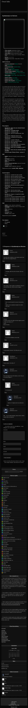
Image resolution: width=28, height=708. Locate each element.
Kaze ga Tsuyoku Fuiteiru (8, 526)
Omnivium (3, 634)
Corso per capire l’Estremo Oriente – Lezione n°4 (15, 201)
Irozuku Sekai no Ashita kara (8, 519)
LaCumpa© (3, 628)
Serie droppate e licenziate (8, 555)
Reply (4, 261)
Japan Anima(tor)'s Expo (7, 523)
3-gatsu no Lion (6, 477)
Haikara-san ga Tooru (7, 512)
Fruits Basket (5, 505)
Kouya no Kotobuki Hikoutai (8, 530)
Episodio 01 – (13, 174)
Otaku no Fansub (4, 636)
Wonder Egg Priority (7, 567)
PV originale (7, 222)
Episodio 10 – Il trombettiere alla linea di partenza (15, 144)
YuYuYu (4, 572)
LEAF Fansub (4, 633)
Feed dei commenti (5, 666)
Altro (4, 479)
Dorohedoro (5, 496)
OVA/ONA (5, 546)
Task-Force (3, 641)
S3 (13, 57)
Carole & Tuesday (6, 493)
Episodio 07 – (12, 183)
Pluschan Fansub (4, 639)
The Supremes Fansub (5, 640)
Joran (4, 525)
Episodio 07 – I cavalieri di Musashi (12, 139)
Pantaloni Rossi (4, 637)
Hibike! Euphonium (6, 516)
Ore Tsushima (5, 544)
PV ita (6, 223)
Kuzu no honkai (6, 532)
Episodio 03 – (15, 177)
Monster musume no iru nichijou (9, 540)
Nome (7, 441)
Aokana (4, 484)
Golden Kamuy (6, 511)
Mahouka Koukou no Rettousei (9, 537)
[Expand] (2, 12)
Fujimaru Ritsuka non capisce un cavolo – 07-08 (12, 685)
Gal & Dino (5, 507)
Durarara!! (5, 500)
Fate (4, 502)
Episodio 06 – (13, 182)
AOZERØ (3, 630)
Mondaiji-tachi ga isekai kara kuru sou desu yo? (12, 539)
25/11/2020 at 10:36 (17, 397)
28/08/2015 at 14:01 (13, 314)
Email (7, 446)
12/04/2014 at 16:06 (13, 252)
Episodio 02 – (14, 176)
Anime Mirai (5, 481)
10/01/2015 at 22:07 (15, 297)
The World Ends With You (8, 560)
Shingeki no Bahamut (7, 558)
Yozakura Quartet (6, 570)
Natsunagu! (5, 542)
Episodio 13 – (15, 196)
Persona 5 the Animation (7, 548)
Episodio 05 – (14, 180)
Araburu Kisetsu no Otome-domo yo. (10, 486)
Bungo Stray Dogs (6, 491)
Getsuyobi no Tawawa (7, 509)
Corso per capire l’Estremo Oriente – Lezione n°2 (15, 198)
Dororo (4, 498)
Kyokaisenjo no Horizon (7, 533)
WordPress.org (4, 668)
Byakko (13, 264)
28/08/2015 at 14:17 (15, 332)
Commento (8, 430)
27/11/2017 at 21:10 (13, 345)
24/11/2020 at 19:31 (13, 370)
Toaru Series (5, 562)
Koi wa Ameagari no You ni (8, 528)
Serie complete (6, 553)
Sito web (5, 451)
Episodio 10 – (12, 190)
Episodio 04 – (13, 179)
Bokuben (5, 489)
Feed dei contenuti (4, 664)
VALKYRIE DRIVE (6, 565)
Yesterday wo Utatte (7, 569)
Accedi (2, 663)
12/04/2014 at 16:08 (15, 266)
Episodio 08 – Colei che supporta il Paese (13, 141)
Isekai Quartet (6, 521)
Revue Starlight (6, 551)
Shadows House (6, 556)
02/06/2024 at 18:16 (13, 410)
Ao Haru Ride (5, 482)
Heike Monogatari (6, 514)
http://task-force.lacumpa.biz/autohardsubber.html (10, 604)
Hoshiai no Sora (6, 518)
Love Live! (5, 535)
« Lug (14, 658)
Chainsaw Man (6, 495)
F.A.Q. (4, 681)
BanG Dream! (5, 488)
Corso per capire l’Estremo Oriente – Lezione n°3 (15, 199)
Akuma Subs (3, 632)
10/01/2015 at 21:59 (13, 280)
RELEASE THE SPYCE (7, 549)
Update (4, 563)
